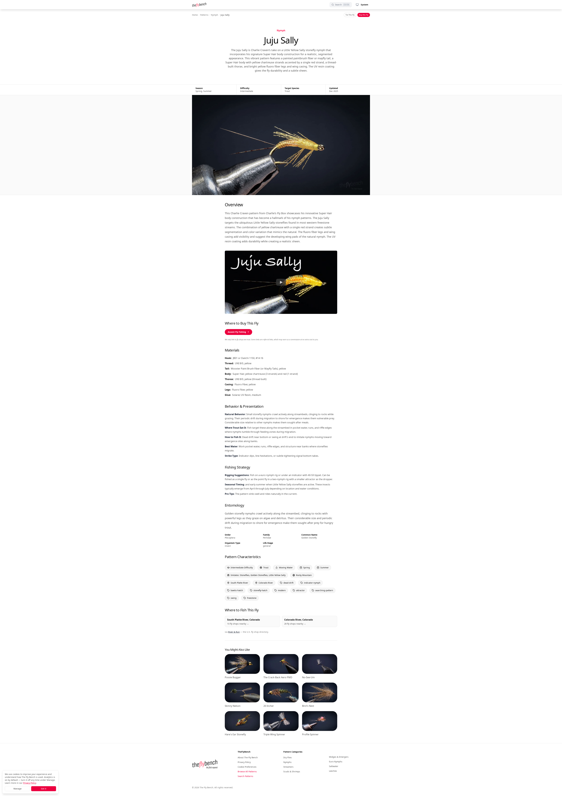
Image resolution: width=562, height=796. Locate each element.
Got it (43, 788)
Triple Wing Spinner (274, 734)
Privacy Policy (244, 762)
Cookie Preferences (247, 766)
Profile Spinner (310, 734)
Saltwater (333, 766)
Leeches (333, 771)
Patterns (204, 14)
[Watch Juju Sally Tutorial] (281, 282)
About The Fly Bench (248, 757)
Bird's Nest (308, 705)
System (364, 4)
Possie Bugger (233, 677)
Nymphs (287, 762)
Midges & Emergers (338, 756)
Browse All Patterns (247, 771)
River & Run (234, 632)
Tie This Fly (350, 15)
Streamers (288, 766)
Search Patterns (245, 776)
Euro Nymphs (335, 761)
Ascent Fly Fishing (237, 332)
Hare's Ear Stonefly (235, 734)
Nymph (214, 14)
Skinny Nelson (232, 705)
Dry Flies (287, 757)
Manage (17, 788)
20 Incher (268, 705)
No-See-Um (308, 677)
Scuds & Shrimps (291, 771)
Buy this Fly (363, 15)
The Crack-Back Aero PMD (277, 677)
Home (195, 14)
